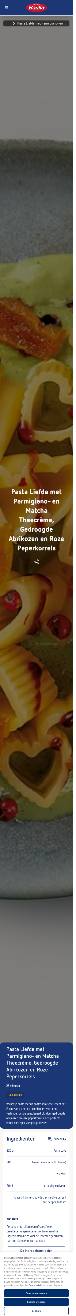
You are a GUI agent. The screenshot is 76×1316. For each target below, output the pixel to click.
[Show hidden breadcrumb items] (8, 23)
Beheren (36, 1311)
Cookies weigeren (36, 1302)
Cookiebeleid (35, 1285)
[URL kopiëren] (36, 562)
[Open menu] (6, 7)
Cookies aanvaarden (36, 1293)
